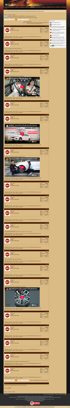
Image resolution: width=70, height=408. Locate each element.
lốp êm (29, 17)
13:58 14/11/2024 (8, 67)
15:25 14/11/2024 (8, 325)
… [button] (9, 19)
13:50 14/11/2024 (8, 26)
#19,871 (47, 222)
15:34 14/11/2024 (8, 366)
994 (16, 19)
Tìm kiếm (5, 8)
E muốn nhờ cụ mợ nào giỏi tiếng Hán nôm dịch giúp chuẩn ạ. (58, 43)
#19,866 (47, 114)
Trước (6, 19)
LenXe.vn (17, 6)
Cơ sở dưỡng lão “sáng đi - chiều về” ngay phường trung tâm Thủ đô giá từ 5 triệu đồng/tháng (58, 33)
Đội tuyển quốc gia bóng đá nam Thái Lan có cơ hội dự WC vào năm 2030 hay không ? (58, 27)
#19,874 (47, 264)
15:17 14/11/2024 (8, 311)
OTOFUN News (61, 394)
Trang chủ (22, 6)
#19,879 (47, 352)
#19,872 (47, 236)
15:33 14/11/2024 (8, 352)
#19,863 (47, 53)
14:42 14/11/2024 (8, 209)
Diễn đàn (32, 6)
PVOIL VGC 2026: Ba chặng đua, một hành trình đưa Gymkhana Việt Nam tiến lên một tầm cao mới (25, 11)
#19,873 (47, 250)
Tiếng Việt (7, 394)
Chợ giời (48, 6)
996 (20, 19)
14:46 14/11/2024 (8, 236)
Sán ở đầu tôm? (56, 24)
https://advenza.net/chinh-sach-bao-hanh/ (24, 231)
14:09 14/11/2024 (8, 114)
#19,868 (47, 181)
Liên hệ (45, 394)
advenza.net (46, 32)
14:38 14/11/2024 (8, 195)
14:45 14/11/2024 (8, 222)
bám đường (21, 17)
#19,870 (47, 209)
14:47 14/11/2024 (8, 250)
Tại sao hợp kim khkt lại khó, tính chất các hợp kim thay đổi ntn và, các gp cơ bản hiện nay (58, 40)
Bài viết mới (52, 20)
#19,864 (47, 67)
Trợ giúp (56, 394)
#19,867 (47, 148)
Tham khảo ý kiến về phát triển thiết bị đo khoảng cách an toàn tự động (58, 38)
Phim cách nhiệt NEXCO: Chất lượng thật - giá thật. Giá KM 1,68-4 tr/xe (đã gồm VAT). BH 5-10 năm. (36, 406)
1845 (25, 19)
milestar (35, 17)
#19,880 (47, 366)
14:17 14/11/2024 (8, 148)
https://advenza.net (38, 36)
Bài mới (27, 6)
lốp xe (32, 17)
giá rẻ (24, 17)
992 (11, 19)
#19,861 (47, 26)
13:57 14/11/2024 (8, 53)
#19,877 (47, 325)
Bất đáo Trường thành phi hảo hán (58, 46)
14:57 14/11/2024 (8, 264)
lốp (26, 17)
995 (18, 19)
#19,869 (47, 195)
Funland (43, 6)
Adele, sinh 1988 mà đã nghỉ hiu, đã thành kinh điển (58, 30)
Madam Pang (56, 22)
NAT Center (7, 17)
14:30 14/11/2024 (8, 181)
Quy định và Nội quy (50, 394)
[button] (29, 7)
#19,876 (47, 311)
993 (14, 19)
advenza (16, 17)
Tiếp (27, 19)
